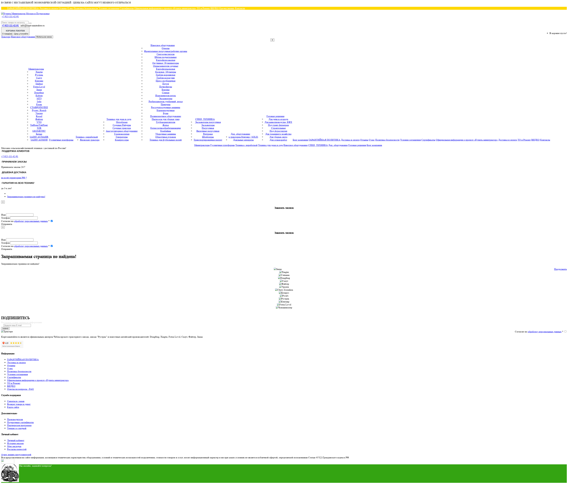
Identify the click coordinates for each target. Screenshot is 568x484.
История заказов (15, 443)
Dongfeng (39, 92)
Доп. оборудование (240, 134)
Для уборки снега (278, 136)
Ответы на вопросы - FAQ (20, 389)
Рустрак (39, 74)
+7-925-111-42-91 (10, 16)
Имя (3, 214)
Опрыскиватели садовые (165, 66)
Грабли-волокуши (166, 77)
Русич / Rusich (39, 110)
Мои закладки (14, 446)
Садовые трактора (122, 128)
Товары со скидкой (16, 428)
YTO (39, 122)
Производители (15, 419)
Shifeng (39, 83)
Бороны (166, 89)
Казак (39, 104)
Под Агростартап (278, 131)
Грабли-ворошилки (165, 74)
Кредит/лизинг (226, 8)
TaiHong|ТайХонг (39, 125)
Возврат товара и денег (19, 404)
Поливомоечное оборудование (165, 116)
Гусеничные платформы (61, 139)
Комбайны (165, 131)
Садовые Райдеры (122, 125)
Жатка (165, 125)
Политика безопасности (86, 8)
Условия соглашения (109, 8)
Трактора (5, 36)
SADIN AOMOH (39, 139)
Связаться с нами (15, 401)
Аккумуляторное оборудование (122, 131)
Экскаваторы (165, 98)
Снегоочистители (166, 54)
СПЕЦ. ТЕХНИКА (205, 119)
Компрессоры (122, 139)
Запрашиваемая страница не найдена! (26, 196)
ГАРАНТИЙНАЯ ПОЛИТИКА (23, 8)
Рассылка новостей (16, 449)
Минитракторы (36, 69)
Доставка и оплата (48, 8)
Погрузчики (208, 128)
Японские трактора (89, 139)
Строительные (278, 128)
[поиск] (30, 23)
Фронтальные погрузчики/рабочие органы (165, 51)
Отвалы (166, 48)
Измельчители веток (165, 95)
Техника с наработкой (87, 136)
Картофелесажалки (165, 60)
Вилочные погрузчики (207, 131)
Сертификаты (127, 8)
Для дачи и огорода (278, 119)
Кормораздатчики (166, 110)
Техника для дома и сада (118, 119)
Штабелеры (208, 136)
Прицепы (165, 104)
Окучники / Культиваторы (165, 63)
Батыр (39, 134)
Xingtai (39, 71)
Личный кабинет (15, 440)
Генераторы (122, 136)
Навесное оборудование (23, 36)
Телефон (5, 217)
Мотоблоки (122, 122)
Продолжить (560, 269)
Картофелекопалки (165, 69)
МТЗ (39, 98)
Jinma (39, 89)
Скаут (39, 77)
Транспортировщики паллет (208, 139)
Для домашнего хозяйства (278, 134)
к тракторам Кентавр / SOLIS (243, 136)
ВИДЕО (214, 8)
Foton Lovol (39, 86)
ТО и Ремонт (203, 8)
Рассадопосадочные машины (165, 107)
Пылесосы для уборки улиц (166, 119)
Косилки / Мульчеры (165, 71)
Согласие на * (25, 221)
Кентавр (39, 80)
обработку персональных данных (31, 221)
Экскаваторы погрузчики (208, 122)
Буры (165, 113)
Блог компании (300, 139)
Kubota (39, 95)
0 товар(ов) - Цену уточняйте (15, 32)
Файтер (39, 119)
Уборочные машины (165, 134)
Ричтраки (208, 134)
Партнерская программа (19, 425)
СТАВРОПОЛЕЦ (39, 107)
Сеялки (165, 92)
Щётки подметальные (166, 57)
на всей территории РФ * (14, 177)
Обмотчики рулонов (165, 136)
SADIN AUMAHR (39, 136)
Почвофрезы (165, 86)
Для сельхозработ (278, 139)
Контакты (240, 8)
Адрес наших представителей (16, 454)
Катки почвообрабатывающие (165, 128)
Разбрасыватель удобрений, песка (166, 101)
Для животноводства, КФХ (278, 122)
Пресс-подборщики (165, 80)
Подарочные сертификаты (20, 422)
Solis (39, 101)
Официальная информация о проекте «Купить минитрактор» (165, 8)
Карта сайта (13, 407)
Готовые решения (275, 116)
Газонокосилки (121, 134)
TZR (39, 128)
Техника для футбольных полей (166, 139)
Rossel (39, 116)
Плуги (165, 83)
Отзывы (63, 8)
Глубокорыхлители (165, 122)
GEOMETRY (39, 131)
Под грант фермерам (278, 125)
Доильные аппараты (243, 139)
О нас (70, 8)
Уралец (39, 113)
